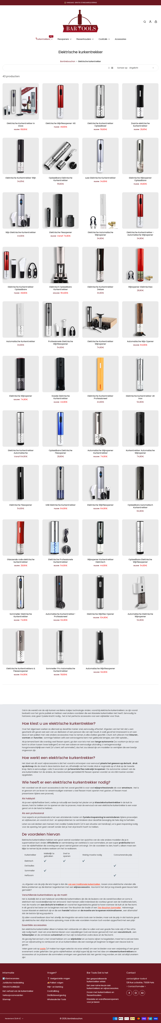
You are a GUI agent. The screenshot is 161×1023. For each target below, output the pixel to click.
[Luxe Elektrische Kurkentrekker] (100, 156)
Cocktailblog (53, 991)
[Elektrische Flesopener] (60, 210)
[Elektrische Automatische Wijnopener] (100, 210)
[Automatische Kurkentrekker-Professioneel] (60, 592)
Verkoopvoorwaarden (13, 995)
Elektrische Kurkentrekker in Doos (21, 124)
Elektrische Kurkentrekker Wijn (21, 177)
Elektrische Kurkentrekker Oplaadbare (21, 288)
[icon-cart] (155, 21)
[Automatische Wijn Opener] (140, 319)
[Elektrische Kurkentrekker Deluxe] (100, 265)
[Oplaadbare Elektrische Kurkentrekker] (60, 156)
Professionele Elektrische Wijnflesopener (60, 342)
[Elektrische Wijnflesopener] (100, 483)
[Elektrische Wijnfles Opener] (100, 592)
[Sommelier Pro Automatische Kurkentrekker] (60, 646)
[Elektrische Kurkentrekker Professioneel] (100, 374)
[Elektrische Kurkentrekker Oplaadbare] (21, 265)
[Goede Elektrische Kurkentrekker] (60, 374)
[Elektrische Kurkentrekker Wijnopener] (100, 319)
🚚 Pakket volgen (55, 982)
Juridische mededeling (13, 982)
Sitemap (7, 999)
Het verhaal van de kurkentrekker (18, 991)
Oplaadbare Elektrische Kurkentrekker (60, 179)
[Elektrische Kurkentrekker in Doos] (21, 101)
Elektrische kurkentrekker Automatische (21, 451)
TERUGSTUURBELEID (11, 986)
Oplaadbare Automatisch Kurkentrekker (140, 506)
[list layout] (109, 68)
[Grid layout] (112, 68)
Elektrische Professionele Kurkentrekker (60, 560)
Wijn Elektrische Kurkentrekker (21, 232)
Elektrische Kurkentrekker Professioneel (100, 397)
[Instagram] (135, 993)
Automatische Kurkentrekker (20, 341)
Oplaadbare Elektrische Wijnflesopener (140, 560)
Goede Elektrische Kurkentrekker (61, 397)
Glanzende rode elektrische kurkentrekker (20, 560)
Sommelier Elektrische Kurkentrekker (21, 615)
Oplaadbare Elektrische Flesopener (60, 451)
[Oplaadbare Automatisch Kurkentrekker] (140, 483)
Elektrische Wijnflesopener (100, 505)
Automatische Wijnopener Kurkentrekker (100, 451)
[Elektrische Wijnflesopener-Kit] (60, 101)
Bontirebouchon (67, 61)
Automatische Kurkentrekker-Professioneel (61, 615)
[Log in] (150, 21)
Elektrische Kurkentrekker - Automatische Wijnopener (140, 233)
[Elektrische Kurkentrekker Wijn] (21, 156)
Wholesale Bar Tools (56, 999)
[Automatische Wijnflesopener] (100, 646)
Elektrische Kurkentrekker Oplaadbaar (100, 124)
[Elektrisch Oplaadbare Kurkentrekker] (60, 265)
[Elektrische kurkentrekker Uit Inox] (140, 374)
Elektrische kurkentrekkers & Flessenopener (20, 669)
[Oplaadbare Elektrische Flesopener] (60, 428)
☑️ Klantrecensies (11, 978)
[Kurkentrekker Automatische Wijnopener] (140, 428)
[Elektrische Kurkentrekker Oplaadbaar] (100, 101)
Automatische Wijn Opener (140, 341)
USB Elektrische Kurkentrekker (61, 505)
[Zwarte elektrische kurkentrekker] (140, 101)
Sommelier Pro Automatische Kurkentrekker (60, 669)
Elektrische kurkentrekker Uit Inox (140, 397)
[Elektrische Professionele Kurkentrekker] (60, 537)
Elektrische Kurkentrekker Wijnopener (100, 342)
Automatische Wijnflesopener (100, 668)
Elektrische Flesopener (60, 232)
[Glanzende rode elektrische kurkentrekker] (21, 537)
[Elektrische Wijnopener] (21, 374)
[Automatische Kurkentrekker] (21, 319)
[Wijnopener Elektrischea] (140, 265)
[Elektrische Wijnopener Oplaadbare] (140, 156)
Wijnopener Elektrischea (140, 286)
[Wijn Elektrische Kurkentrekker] (21, 210)
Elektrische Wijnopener (20, 395)
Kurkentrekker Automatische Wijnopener (140, 451)
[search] (144, 21)
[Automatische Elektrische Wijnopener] (140, 592)
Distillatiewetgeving (56, 995)
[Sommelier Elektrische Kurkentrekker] (21, 592)
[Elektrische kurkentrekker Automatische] (21, 428)
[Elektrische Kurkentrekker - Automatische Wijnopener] (140, 210)
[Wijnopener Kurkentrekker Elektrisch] (100, 537)
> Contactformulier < (136, 986)
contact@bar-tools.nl (136, 978)
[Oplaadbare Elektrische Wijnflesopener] (140, 537)
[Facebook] (129, 993)
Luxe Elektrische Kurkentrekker (100, 177)
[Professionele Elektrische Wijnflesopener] (60, 319)
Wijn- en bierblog (55, 986)
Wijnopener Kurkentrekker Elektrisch (100, 560)
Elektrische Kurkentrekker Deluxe (100, 288)
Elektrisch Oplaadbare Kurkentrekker (60, 288)
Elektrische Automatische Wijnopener (100, 233)
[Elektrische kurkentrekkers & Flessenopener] (21, 646)
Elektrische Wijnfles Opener (100, 614)
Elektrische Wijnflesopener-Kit (61, 123)
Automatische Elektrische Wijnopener (140, 615)
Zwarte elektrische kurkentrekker (140, 124)
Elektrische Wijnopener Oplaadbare (140, 179)
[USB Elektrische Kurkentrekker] (60, 483)
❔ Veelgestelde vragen (58, 978)
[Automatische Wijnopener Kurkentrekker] (100, 428)
